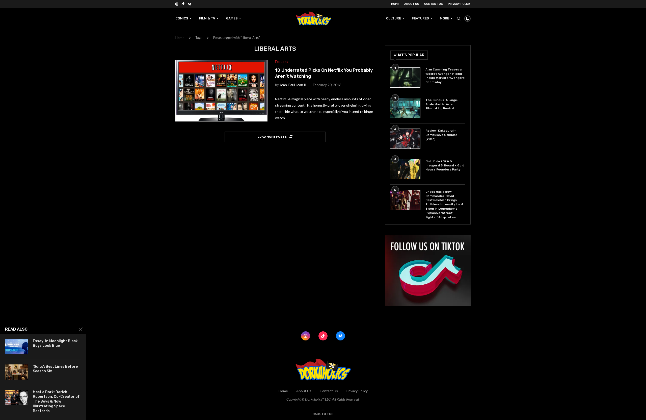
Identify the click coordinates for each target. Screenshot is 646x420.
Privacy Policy (459, 4)
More (444, 18)
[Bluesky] (189, 4)
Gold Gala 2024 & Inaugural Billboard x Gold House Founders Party (444, 165)
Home (395, 4)
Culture (393, 18)
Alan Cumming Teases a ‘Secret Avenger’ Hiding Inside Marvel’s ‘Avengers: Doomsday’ (445, 76)
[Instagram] (176, 4)
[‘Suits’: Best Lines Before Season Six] (16, 372)
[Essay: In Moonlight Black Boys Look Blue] (16, 346)
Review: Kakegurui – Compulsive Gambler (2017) (441, 135)
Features (420, 18)
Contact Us (433, 4)
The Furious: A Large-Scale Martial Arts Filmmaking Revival (442, 104)
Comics (181, 18)
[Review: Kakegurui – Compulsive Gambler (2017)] (405, 139)
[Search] (458, 18)
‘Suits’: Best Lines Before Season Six (55, 369)
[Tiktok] (183, 4)
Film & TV (207, 18)
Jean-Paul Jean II (293, 85)
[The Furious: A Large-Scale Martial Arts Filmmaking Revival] (405, 108)
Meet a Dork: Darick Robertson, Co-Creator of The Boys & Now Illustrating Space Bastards (56, 401)
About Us (411, 4)
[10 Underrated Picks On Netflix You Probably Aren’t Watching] (221, 90)
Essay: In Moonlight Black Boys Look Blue (55, 343)
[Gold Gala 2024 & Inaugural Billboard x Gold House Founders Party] (405, 169)
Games (232, 18)
